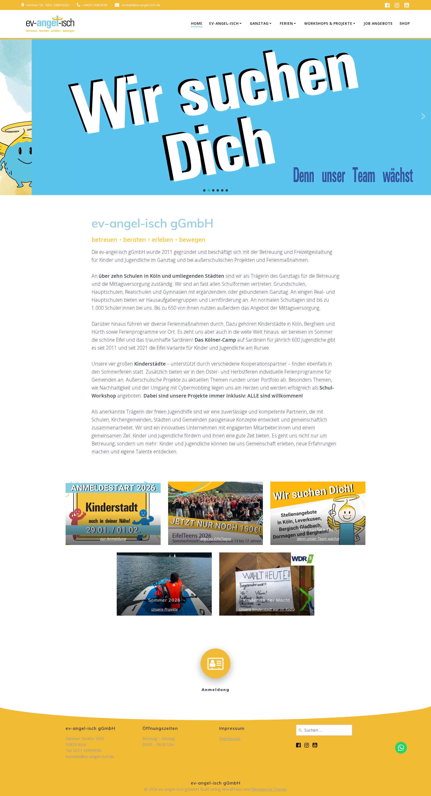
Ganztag (259, 23)
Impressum (229, 738)
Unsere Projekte (164, 609)
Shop (405, 23)
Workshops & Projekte (328, 23)
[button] (8, 116)
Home (197, 23)
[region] (215, 116)
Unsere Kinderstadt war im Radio (267, 609)
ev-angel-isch (224, 23)
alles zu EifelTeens (215, 539)
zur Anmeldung (113, 539)
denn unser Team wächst (318, 539)
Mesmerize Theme (268, 789)
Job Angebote (378, 23)
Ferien (286, 23)
